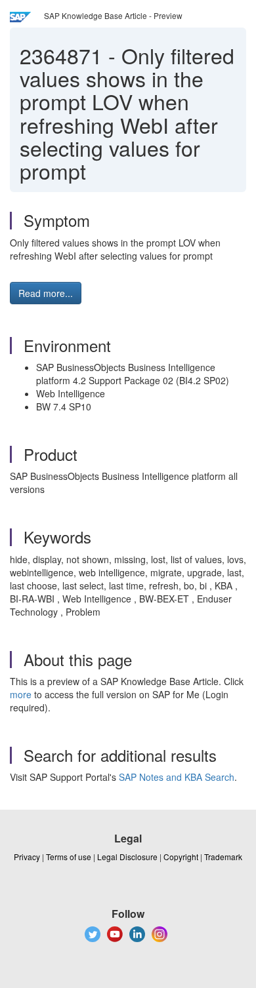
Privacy (27, 856)
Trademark (223, 856)
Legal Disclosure (127, 856)
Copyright (180, 856)
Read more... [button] (45, 293)
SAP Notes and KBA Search (176, 776)
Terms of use (68, 856)
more (21, 694)
